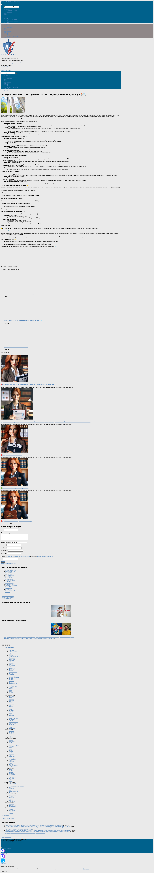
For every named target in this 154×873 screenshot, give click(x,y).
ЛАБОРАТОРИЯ (9, 583)
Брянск (10, 697)
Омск (10, 779)
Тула (10, 714)
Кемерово (11, 773)
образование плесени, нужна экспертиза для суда (18, 829)
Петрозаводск (12, 725)
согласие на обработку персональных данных (18, 556)
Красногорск (12, 665)
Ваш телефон (4, 550)
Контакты (6, 22)
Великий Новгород (14, 722)
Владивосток (12, 784)
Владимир (11, 699)
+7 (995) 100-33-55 (5, 66)
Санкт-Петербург (13, 718)
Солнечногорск (13, 686)
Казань (10, 742)
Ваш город (3, 553)
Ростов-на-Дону (13, 734)
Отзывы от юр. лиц (12, 19)
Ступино (11, 687)
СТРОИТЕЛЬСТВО (10, 571)
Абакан (10, 769)
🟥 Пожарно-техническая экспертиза (11, 455)
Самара (11, 750)
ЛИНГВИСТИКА (9, 581)
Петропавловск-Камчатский (16, 786)
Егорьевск (11, 655)
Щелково (11, 692)
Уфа (10, 755)
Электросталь (12, 693)
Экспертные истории (8, 818)
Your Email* (3, 545)
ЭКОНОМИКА (8, 578)
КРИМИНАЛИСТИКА (10, 570)
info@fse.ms (4, 67)
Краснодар (11, 733)
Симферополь (12, 806)
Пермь (10, 749)
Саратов (11, 752)
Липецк (11, 706)
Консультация (7, 15)
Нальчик (11, 800)
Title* (2, 530)
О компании (7, 9)
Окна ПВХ (6, 90)
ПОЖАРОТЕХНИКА (10, 584)
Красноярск (12, 774)
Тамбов (11, 711)
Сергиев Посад (13, 683)
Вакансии (9, 12)
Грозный (11, 796)
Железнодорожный (14, 656)
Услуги (5, 13)
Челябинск (11, 766)
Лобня (10, 667)
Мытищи (11, 670)
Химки (10, 690)
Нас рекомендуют (12, 10)
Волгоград (12, 732)
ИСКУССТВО (8, 588)
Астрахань (11, 731)
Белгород (11, 696)
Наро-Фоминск (13, 672)
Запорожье (12, 810)
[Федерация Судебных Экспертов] (8, 55)
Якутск (10, 792)
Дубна (10, 654)
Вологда (11, 720)
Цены (5, 14)
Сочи (10, 736)
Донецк (11, 811)
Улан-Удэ (11, 787)
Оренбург (11, 746)
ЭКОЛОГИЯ (8, 587)
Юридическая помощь (8, 596)
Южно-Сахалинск (13, 791)
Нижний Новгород (14, 745)
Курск (10, 705)
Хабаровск (11, 788)
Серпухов (11, 684)
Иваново (11, 701)
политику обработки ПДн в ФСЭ (45, 556)
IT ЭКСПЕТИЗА (9, 579)
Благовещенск (13, 783)
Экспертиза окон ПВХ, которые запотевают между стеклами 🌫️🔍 (23, 320)
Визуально (3, 533)
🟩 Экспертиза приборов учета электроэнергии (14, 488)
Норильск (11, 778)
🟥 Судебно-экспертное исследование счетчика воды (16, 521)
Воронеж (11, 700)
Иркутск (11, 772)
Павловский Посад (14, 677)
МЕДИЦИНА (8, 574)
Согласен (3, 871)
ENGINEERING (8, 572)
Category (3, 542)
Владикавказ (12, 795)
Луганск (11, 813)
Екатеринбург (12, 759)
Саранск (11, 751)
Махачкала (11, 797)
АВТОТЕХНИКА (9, 575)
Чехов (10, 691)
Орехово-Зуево (13, 675)
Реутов (11, 682)
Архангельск (12, 719)
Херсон (11, 809)
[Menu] (1, 4)
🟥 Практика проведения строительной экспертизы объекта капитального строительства (27, 384)
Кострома (11, 704)
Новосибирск (12, 777)
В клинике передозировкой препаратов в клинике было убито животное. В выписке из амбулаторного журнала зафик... (37, 831)
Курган (10, 760)
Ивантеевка (12, 659)
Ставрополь (12, 801)
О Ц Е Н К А (8, 576)
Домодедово (12, 652)
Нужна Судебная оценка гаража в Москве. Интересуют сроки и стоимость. (25, 833)
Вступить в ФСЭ (6, 837)
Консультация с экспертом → (8, 563)
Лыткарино (12, 668)
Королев (11, 664)
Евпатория (11, 804)
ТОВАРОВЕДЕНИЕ (10, 580)
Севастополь (12, 805)
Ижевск (11, 740)
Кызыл (10, 775)
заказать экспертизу (6, 70)
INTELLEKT (8, 589)
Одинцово (11, 674)
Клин (10, 661)
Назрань (11, 799)
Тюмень (11, 764)
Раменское (11, 681)
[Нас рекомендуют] (60, 611)
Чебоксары (12, 756)
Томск (10, 781)
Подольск (11, 678)
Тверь (10, 713)
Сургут (10, 763)
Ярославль (12, 715)
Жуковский (12, 658)
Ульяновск (11, 754)
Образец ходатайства (8, 597)
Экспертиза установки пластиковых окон (16, 347)
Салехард (11, 761)
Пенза (10, 747)
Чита (10, 790)
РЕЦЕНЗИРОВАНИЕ (10, 590)
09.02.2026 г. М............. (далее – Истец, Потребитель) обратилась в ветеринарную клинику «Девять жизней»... (34, 825)
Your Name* (4, 547)
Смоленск (11, 710)
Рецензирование (6, 598)
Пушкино (11, 679)
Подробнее (86, 869)
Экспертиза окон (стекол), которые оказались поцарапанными (22, 293)
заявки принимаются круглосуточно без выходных (14, 63)
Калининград (12, 723)
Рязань (10, 709)
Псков (10, 727)
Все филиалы (5, 815)
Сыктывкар (12, 728)
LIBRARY (7, 592)
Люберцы (11, 669)
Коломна (11, 663)
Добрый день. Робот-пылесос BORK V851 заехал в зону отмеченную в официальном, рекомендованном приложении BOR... (38, 830)
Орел (10, 708)
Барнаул (11, 770)
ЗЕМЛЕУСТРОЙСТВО (11, 585)
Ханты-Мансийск (13, 765)
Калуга (10, 702)
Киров (10, 743)
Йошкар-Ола (12, 741)
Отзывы (6, 18)
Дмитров (11, 650)
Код (9, 533)
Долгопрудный (13, 651)
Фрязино (11, 688)
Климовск (11, 660)
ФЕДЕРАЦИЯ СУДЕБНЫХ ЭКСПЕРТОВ (10, 1)
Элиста (11, 737)
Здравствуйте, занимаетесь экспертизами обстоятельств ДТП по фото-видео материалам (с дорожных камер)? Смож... (37, 826)
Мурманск (11, 724)
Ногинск (11, 673)
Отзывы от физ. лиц (12, 21)
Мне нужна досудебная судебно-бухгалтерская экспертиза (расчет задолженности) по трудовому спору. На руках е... (36, 827)
